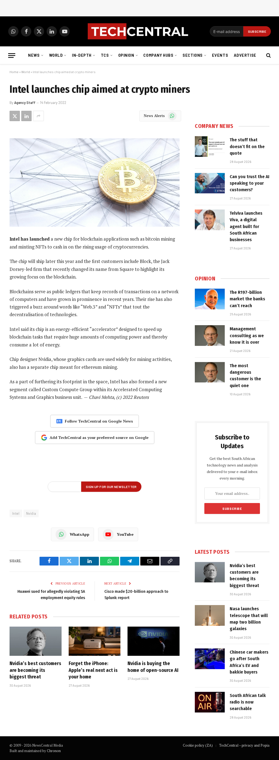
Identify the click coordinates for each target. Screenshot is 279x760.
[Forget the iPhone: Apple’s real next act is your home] (95, 641)
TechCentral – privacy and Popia (244, 745)
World (56, 55)
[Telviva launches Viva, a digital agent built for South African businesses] (210, 220)
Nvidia (31, 513)
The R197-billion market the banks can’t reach (247, 299)
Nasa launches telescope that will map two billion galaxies (249, 619)
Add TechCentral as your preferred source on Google (99, 437)
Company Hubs (158, 55)
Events (220, 55)
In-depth (82, 55)
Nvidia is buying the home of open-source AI (153, 666)
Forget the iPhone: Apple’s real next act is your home (93, 670)
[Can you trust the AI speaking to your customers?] (210, 183)
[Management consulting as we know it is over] (210, 335)
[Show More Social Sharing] (38, 116)
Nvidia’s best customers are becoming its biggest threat (35, 670)
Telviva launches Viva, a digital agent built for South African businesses (246, 226)
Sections (193, 55)
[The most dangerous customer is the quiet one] (210, 372)
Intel (15, 513)
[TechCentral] (139, 31)
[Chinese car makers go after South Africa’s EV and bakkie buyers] (210, 658)
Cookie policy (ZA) (198, 745)
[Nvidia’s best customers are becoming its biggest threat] (36, 641)
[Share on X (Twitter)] (15, 116)
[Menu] (11, 55)
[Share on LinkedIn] (26, 116)
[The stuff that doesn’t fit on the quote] (210, 146)
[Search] (268, 55)
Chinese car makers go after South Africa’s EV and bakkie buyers (249, 662)
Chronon (54, 750)
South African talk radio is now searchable (248, 702)
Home (14, 72)
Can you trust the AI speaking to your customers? (249, 183)
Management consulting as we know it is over (247, 335)
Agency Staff (24, 102)
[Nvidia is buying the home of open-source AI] (154, 641)
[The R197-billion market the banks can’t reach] (210, 299)
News (34, 55)
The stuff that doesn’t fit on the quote (247, 146)
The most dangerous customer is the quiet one (245, 375)
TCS (105, 55)
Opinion (126, 55)
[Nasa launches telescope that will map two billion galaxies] (210, 615)
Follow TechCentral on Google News (99, 421)
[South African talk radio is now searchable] (210, 702)
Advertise (245, 55)
